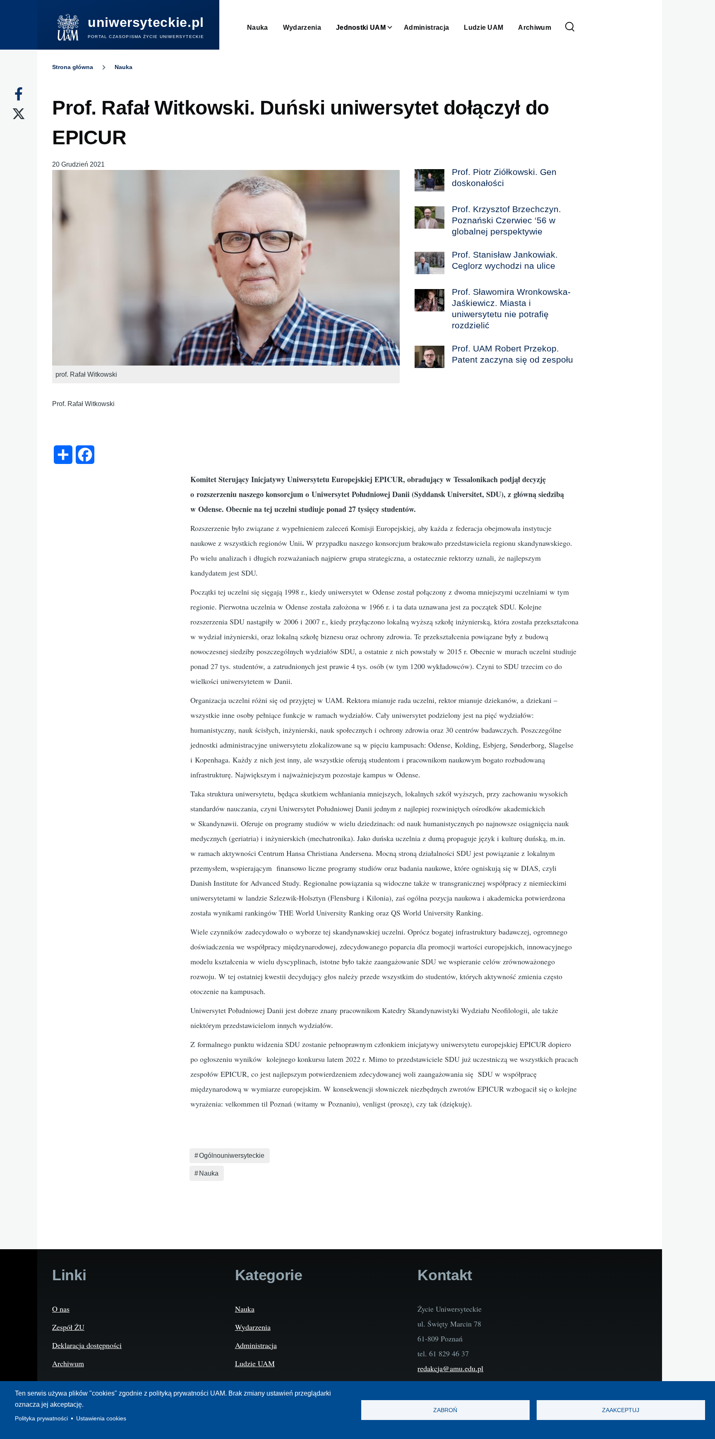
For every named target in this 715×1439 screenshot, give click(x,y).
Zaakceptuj (620, 1410)
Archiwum (68, 1363)
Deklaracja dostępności (87, 1345)
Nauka (123, 67)
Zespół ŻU (68, 1327)
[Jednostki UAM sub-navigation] (395, 27)
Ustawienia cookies (101, 1418)
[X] (18, 113)
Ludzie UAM (255, 1363)
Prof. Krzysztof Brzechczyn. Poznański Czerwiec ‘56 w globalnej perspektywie (506, 220)
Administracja (256, 1345)
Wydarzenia (253, 1327)
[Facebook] (18, 93)
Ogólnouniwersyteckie (231, 1155)
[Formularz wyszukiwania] (570, 27)
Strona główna (72, 67)
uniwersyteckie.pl (146, 22)
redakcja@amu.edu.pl (450, 1368)
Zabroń (445, 1410)
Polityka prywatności (41, 1418)
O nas (61, 1309)
